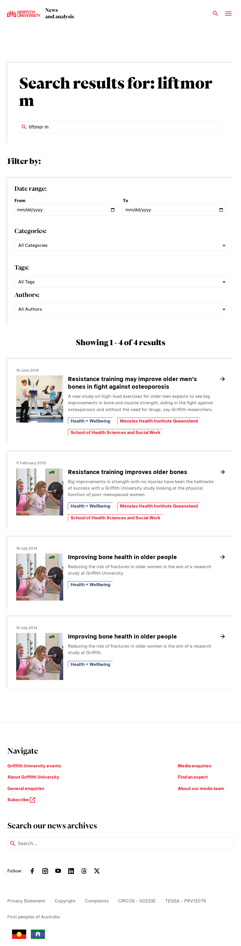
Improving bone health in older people (122, 557)
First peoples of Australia (33, 917)
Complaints (97, 901)
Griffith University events (34, 766)
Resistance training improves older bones (127, 472)
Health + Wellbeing (90, 421)
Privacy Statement (26, 901)
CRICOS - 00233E (137, 901)
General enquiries (25, 788)
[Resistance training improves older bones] (39, 492)
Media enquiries (194, 766)
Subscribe (18, 799)
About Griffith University (33, 777)
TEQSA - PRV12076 (185, 901)
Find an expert (193, 777)
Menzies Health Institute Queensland (159, 421)
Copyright (65, 901)
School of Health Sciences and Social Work (115, 432)
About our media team (201, 788)
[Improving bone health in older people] (39, 577)
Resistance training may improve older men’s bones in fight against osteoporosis (132, 382)
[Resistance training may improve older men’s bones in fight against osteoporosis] (39, 399)
